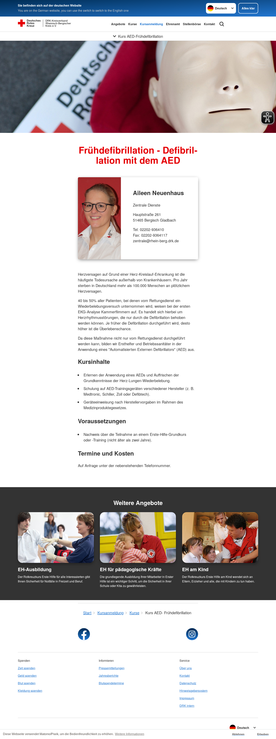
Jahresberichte (108, 675)
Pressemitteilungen (111, 668)
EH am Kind (195, 569)
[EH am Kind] (220, 537)
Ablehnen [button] (238, 734)
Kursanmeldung (151, 24)
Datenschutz (187, 683)
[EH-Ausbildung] (56, 537)
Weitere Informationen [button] (129, 734)
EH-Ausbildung (34, 569)
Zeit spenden (26, 668)
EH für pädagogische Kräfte (130, 569)
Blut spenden (26, 683)
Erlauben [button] (263, 734)
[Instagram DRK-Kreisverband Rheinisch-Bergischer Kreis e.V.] (192, 634)
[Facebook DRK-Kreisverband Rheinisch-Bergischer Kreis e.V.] (84, 634)
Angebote (118, 24)
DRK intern (186, 705)
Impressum (186, 698)
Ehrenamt (173, 24)
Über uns (185, 668)
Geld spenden (27, 675)
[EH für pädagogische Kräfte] (138, 537)
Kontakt (209, 24)
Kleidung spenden (30, 690)
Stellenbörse (192, 24)
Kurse (132, 24)
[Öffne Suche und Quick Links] (222, 24)
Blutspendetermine (111, 683)
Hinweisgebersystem (193, 690)
